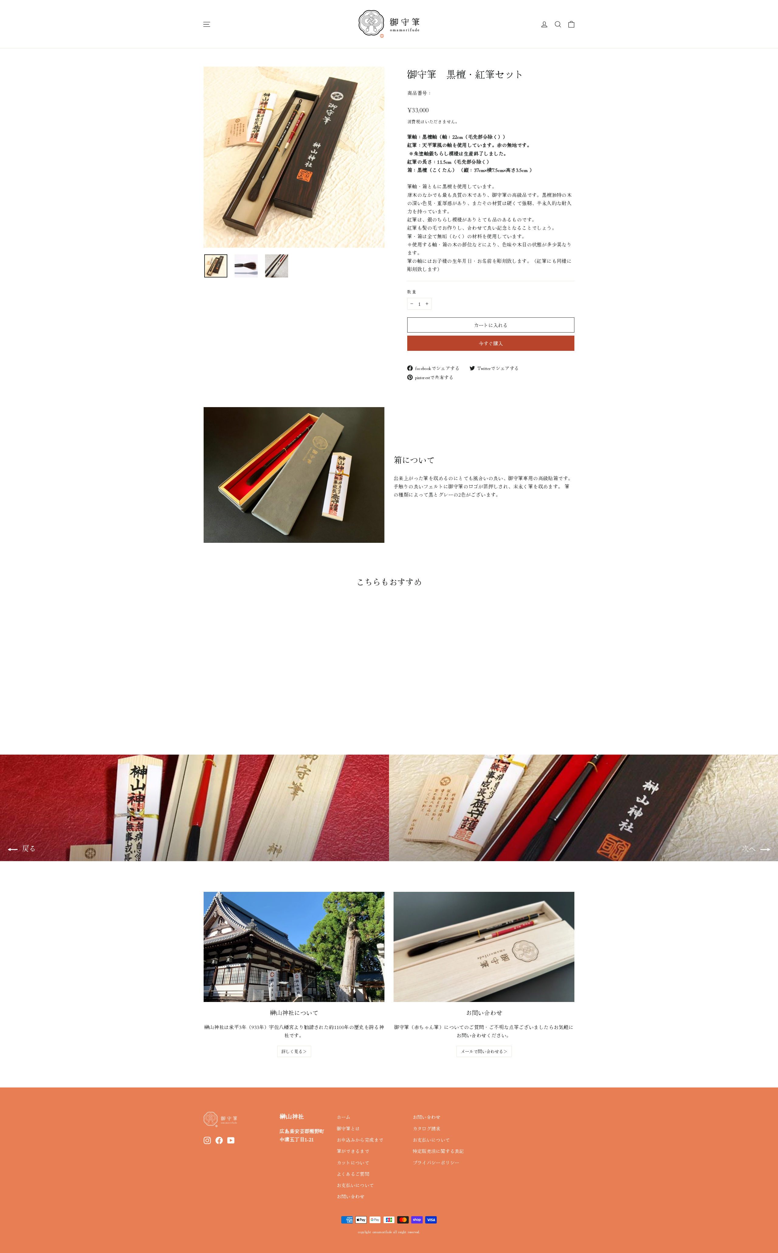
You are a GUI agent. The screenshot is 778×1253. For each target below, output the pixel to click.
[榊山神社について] (294, 947)
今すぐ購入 (491, 343)
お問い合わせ (351, 1196)
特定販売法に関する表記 (438, 1151)
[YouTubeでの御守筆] (231, 1139)
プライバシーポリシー (436, 1162)
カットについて (353, 1162)
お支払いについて (355, 1185)
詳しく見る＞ (294, 1051)
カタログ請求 (427, 1128)
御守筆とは (348, 1128)
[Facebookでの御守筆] (219, 1139)
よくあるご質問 (353, 1174)
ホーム (344, 1117)
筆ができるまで (353, 1151)
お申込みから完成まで (360, 1139)
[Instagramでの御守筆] (207, 1139)
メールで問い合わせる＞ (484, 1051)
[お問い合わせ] (484, 947)
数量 (412, 292)
